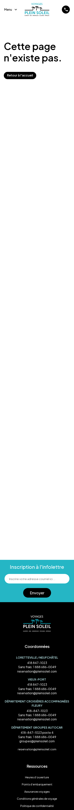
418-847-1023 (37, 711)
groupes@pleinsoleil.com (37, 741)
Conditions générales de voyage (37, 798)
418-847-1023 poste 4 (37, 732)
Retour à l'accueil (20, 75)
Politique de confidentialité (37, 806)
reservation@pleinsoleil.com (37, 671)
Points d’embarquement (37, 784)
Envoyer (37, 592)
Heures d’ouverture (37, 777)
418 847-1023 (37, 663)
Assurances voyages (37, 791)
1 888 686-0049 (44, 667)
